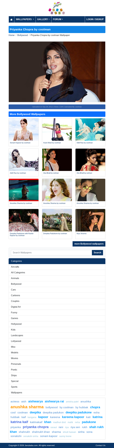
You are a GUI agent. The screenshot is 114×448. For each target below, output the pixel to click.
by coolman (67, 407)
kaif (24, 417)
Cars (13, 289)
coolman (23, 412)
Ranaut (53, 427)
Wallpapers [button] (24, 19)
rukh (84, 427)
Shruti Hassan (69, 432)
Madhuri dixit (59, 422)
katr (88, 417)
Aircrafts (15, 267)
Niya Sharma (81, 234)
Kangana (32, 417)
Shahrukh (24, 431)
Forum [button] (57, 19)
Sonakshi (16, 436)
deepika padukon (53, 412)
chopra (95, 407)
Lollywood (16, 341)
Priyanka (16, 427)
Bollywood (22, 35)
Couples (15, 301)
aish (23, 401)
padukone (89, 422)
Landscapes (17, 335)
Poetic (14, 370)
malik (70, 422)
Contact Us (100, 445)
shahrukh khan (41, 431)
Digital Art (16, 307)
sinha (81, 431)
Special (14, 381)
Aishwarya (35, 401)
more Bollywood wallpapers (89, 244)
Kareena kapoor (73, 417)
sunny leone (65, 436)
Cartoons (15, 295)
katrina (97, 417)
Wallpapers (16, 392)
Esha (97, 412)
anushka (85, 401)
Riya (67, 427)
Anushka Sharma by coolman (21, 203)
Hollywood (16, 324)
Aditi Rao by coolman (85, 143)
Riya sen (75, 427)
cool (13, 412)
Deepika (35, 412)
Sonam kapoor (48, 436)
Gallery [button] (42, 19)
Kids (13, 330)
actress (15, 401)
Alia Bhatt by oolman (51, 173)
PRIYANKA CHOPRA (36, 427)
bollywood (52, 407)
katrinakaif (36, 422)
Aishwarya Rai (54, 401)
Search (97, 252)
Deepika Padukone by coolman (55, 234)
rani (61, 427)
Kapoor (43, 417)
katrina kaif (19, 422)
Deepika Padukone (79, 412)
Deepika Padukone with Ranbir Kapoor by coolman (22, 234)
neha (77, 422)
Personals (16, 364)
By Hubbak (81, 407)
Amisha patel (72, 401)
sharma (56, 431)
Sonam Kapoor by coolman (20, 143)
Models (14, 352)
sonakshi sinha (30, 436)
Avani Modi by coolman (52, 143)
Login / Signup (95, 19)
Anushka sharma (27, 406)
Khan (47, 422)
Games (14, 318)
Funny (14, 312)
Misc (13, 347)
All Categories (18, 272)
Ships (14, 375)
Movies (14, 358)
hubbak (15, 417)
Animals (15, 278)
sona (89, 431)
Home (12, 35)
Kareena (55, 417)
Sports (14, 387)
